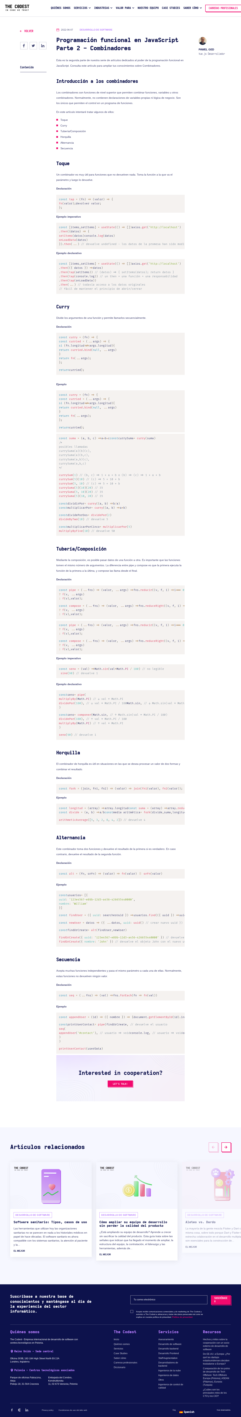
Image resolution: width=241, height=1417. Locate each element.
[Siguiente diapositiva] (226, 1147)
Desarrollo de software (170, 1344)
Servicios (118, 1348)
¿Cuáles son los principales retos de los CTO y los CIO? (215, 1393)
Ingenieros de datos (168, 1375)
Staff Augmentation (168, 1358)
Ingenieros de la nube (169, 1370)
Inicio (116, 1339)
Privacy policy (47, 1410)
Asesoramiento (166, 1339)
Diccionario (119, 1367)
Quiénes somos (122, 1344)
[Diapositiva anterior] (213, 1147)
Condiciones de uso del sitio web (73, 1410)
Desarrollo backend (168, 1348)
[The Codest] (17, 10)
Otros (161, 1379)
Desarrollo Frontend (168, 1353)
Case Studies (120, 1353)
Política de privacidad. (182, 1317)
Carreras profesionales (125, 1362)
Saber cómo (120, 1358)
